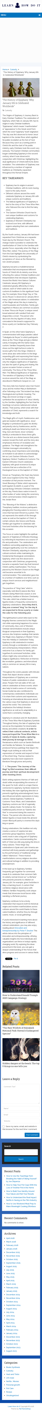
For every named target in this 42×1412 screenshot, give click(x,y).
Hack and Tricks (12, 1374)
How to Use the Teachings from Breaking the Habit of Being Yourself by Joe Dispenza (21, 1179)
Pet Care (10, 1388)
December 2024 (13, 1295)
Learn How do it (14, 1406)
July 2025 (10, 1270)
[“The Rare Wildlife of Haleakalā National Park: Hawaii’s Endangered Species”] (21, 1014)
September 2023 (13, 1347)
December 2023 (13, 1337)
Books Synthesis (13, 1367)
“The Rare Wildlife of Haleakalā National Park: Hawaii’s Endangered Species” (20, 1030)
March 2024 (11, 1326)
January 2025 (11, 1291)
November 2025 (13, 1256)
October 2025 (12, 1259)
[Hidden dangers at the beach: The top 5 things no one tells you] (21, 1049)
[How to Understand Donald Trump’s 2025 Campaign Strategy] (21, 981)
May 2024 (10, 1319)
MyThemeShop (25, 1409)
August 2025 (11, 1266)
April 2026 (10, 1238)
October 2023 (12, 1344)
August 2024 (11, 1309)
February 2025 (12, 1288)
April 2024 (10, 1323)
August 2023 (11, 1351)
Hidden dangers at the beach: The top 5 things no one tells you (20, 1065)
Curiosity (8, 110)
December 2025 (13, 1252)
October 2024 (12, 1302)
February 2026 (12, 1245)
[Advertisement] (21, 40)
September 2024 (13, 1305)
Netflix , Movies (12, 1381)
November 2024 (13, 1298)
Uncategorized (12, 1395)
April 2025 (10, 1280)
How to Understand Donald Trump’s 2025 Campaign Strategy (20, 996)
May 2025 (10, 1277)
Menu (3, 15)
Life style (10, 1378)
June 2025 (10, 1273)
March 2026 (11, 1242)
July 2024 (10, 1312)
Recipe (9, 1392)
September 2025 (13, 1263)
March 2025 (11, 1284)
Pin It (16, 959)
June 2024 (10, 1316)
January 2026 (11, 1249)
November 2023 (13, 1340)
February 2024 (12, 1330)
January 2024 (11, 1333)
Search (7, 1146)
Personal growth (13, 1385)
